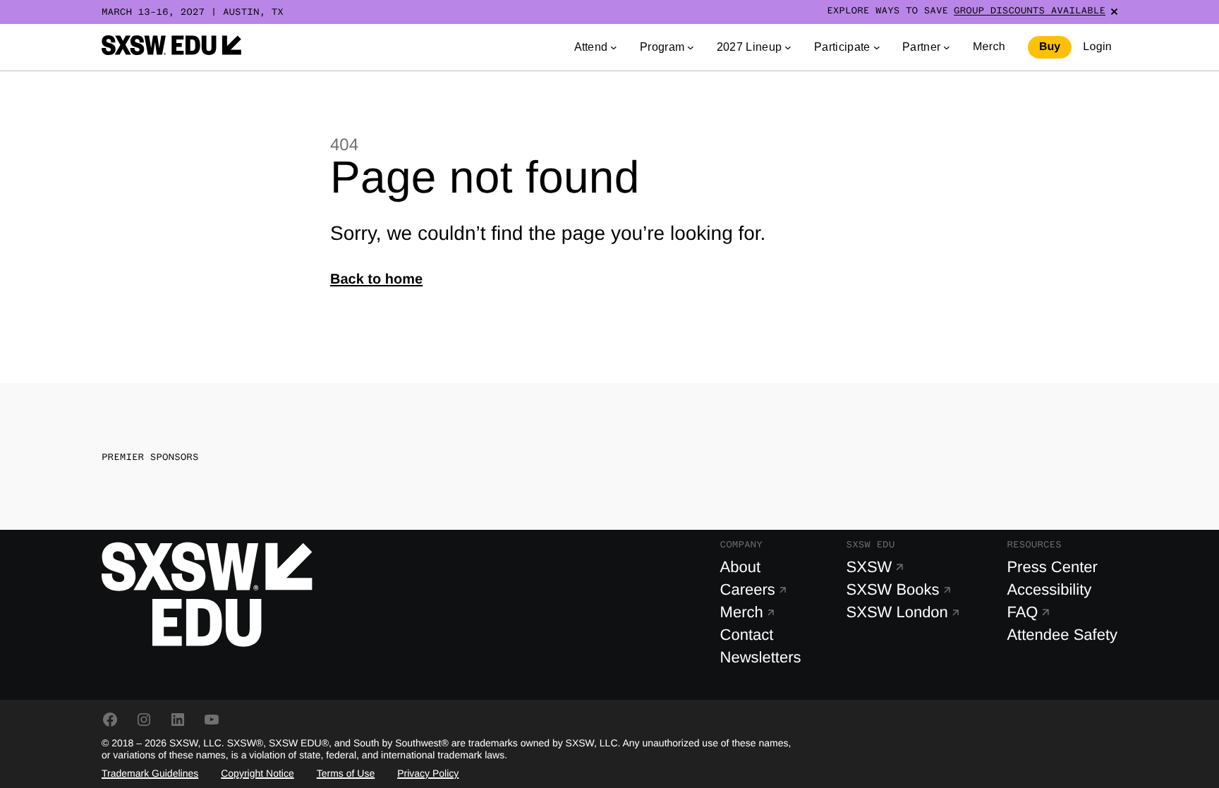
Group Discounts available (1029, 11)
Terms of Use (346, 773)
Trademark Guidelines (150, 773)
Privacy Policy (428, 773)
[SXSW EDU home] (171, 47)
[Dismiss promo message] (1114, 11)
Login (1097, 47)
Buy (1049, 47)
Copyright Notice (257, 773)
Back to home (376, 279)
